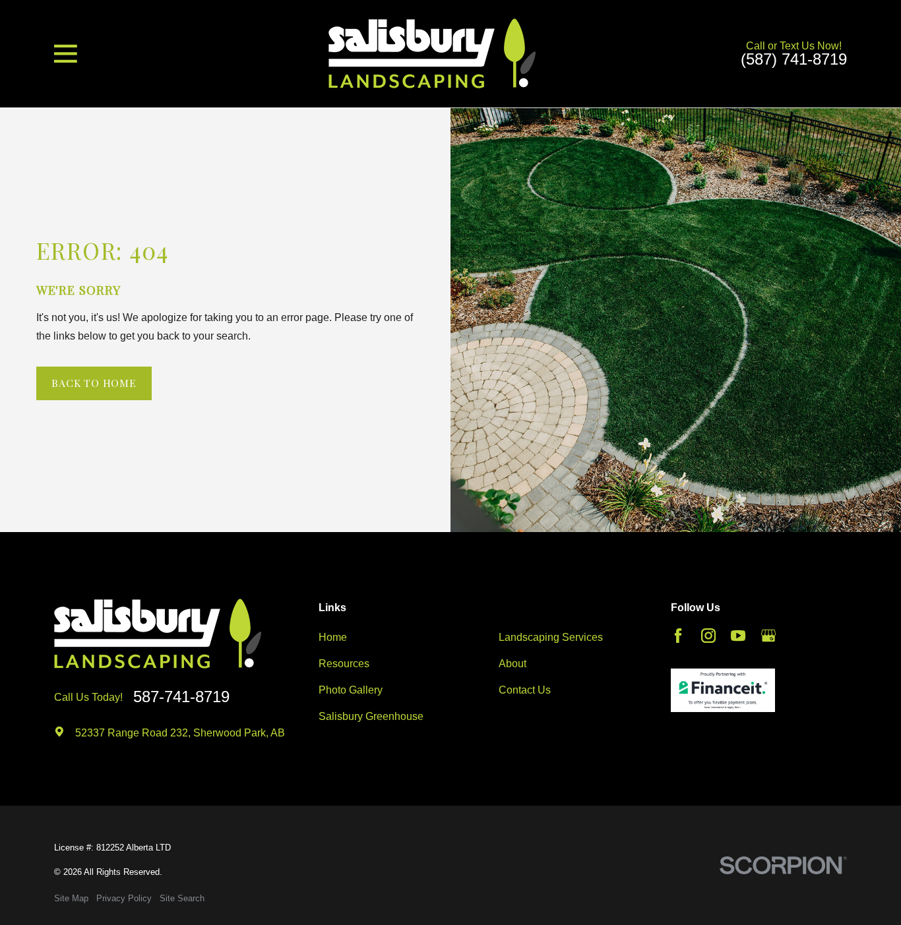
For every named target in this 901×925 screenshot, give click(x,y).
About (512, 663)
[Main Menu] (65, 53)
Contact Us (525, 690)
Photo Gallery (351, 690)
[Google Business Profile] (768, 635)
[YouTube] (738, 635)
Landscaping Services (551, 637)
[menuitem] (71, 899)
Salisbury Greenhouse (371, 716)
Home (333, 637)
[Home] (432, 53)
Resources (344, 663)
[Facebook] (678, 635)
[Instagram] (708, 635)
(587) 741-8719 (794, 60)
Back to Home (93, 383)
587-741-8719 (181, 697)
